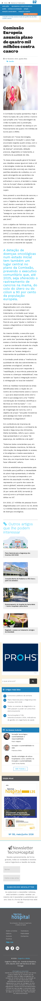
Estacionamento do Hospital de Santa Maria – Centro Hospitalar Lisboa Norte (20, 605)
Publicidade (25, 933)
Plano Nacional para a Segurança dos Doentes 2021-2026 (17, 554)
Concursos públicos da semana (20, 695)
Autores (9, 936)
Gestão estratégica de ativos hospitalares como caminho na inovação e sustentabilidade (23, 758)
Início (6, 3)
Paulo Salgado (16, 741)
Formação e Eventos (24, 11)
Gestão (4, 8)
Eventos (9, 939)
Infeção (26, 8)
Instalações (5, 6)
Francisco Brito (17, 750)
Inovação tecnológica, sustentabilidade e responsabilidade (20, 736)
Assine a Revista (29, 14)
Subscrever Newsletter (20, 887)
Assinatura (24, 931)
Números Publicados (18, 3)
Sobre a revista (11, 931)
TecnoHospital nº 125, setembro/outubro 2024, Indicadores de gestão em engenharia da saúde (22, 717)
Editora (8, 933)
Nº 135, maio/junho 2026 (21, 834)
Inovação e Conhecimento (9, 11)
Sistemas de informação (15, 8)
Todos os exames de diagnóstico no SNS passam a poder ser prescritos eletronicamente (21, 708)
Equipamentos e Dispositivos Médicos (22, 6)
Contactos (24, 936)
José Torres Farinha (18, 763)
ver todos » (20, 769)
